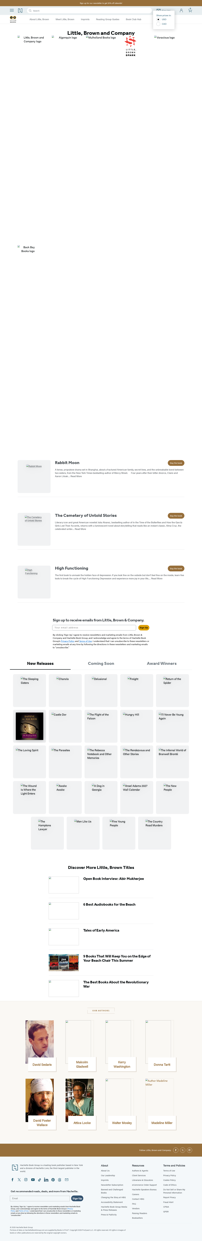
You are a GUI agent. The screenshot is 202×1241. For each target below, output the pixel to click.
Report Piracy (169, 1197)
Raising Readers (139, 1213)
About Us (105, 1170)
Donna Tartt (162, 1064)
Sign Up (144, 627)
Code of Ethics (169, 1184)
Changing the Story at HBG (113, 1197)
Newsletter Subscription (112, 1184)
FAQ (134, 1203)
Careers (135, 1194)
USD (164, 19)
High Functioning (71, 568)
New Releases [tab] (40, 663)
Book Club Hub (133, 19)
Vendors (135, 1208)
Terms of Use (169, 1170)
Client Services (139, 1175)
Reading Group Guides (107, 19)
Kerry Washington (122, 1064)
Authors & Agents (140, 1170)
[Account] (181, 10)
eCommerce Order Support (144, 1184)
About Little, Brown (39, 19)
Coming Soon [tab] (101, 663)
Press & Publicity (109, 1214)
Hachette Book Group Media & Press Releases (114, 1208)
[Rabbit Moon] (34, 476)
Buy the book (176, 462)
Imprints (85, 19)
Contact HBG (138, 1198)
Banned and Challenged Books (112, 1191)
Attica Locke (82, 1123)
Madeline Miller (161, 1123)
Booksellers (137, 1217)
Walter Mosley (122, 1123)
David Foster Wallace (42, 1122)
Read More (76, 476)
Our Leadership (108, 1175)
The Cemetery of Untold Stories (86, 515)
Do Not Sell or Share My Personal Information (174, 1191)
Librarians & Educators (142, 1180)
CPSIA (166, 1206)
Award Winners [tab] (162, 663)
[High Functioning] (34, 582)
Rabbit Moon (67, 462)
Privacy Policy (169, 1175)
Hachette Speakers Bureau (144, 1189)
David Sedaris (42, 1064)
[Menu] (12, 10)
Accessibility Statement (112, 1202)
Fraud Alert (168, 1202)
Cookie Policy (169, 1180)
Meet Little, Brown (65, 19)
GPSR (166, 1211)
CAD (164, 23)
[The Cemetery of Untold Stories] (34, 529)
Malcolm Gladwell (82, 1064)
